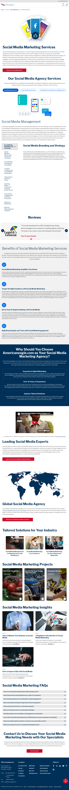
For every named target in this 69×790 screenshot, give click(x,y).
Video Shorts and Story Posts (8, 178)
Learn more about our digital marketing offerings (18, 459)
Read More (16, 644)
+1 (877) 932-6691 (63, 1)
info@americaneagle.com (10, 781)
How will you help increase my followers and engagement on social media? (23, 713)
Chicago (4, 510)
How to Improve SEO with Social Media (17, 671)
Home (2, 9)
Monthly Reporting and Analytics (8, 209)
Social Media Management (10, 90)
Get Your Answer (34, 750)
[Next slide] (65, 545)
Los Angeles (23, 510)
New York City (15, 510)
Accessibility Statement (42, 786)
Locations (21, 762)
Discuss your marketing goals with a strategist (17, 519)
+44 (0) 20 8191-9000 (10, 776)
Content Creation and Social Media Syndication (8, 171)
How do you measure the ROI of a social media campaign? (19, 706)
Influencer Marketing (7, 203)
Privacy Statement (31, 786)
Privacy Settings (57, 786)
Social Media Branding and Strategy (8, 146)
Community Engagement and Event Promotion (8, 196)
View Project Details (28, 236)
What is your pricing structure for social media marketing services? (21, 724)
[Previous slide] (3, 545)
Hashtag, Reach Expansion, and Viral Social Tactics (8, 187)
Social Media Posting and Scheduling (8, 163)
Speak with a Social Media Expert (14, 70)
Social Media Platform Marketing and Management (52, 90)
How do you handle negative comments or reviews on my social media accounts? (25, 721)
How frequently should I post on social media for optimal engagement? (22, 699)
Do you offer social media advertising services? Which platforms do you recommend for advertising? (30, 717)
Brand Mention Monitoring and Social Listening (7, 155)
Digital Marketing (14, 9)
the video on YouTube (60, 436)
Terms (25, 786)
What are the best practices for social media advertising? (19, 710)
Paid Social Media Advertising (28, 90)
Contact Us (66, 781)
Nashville (9, 510)
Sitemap (51, 786)
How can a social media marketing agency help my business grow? (21, 691)
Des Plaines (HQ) (22, 765)
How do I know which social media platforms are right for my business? (22, 695)
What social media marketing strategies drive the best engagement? (22, 702)
